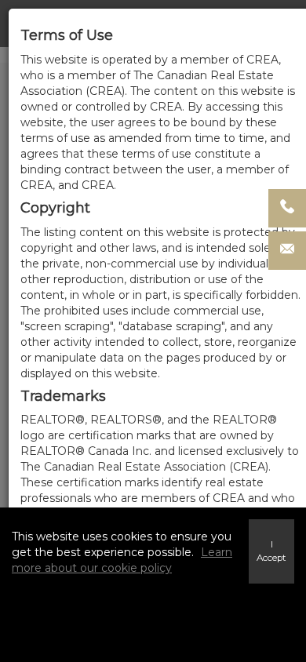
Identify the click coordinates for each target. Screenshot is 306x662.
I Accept (271, 551)
